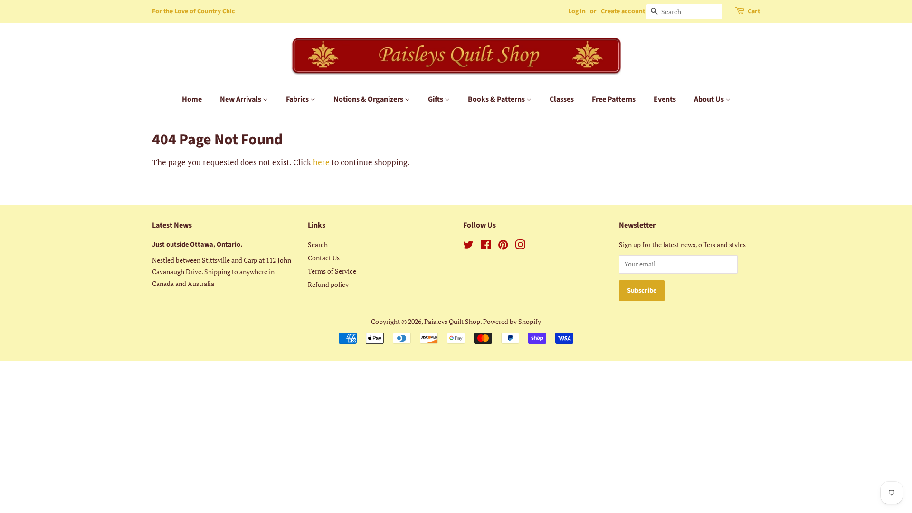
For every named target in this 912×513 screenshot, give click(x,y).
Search (318, 244)
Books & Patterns (497, 99)
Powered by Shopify (512, 321)
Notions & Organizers (369, 99)
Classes (562, 99)
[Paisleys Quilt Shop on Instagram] (520, 246)
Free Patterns (614, 99)
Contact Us (324, 257)
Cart (754, 11)
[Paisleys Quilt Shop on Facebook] (485, 246)
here (321, 162)
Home (192, 99)
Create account (623, 11)
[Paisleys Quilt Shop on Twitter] (468, 246)
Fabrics (298, 99)
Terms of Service (332, 271)
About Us (709, 99)
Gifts (436, 99)
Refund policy (328, 284)
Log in (577, 11)
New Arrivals (241, 99)
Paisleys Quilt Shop (452, 321)
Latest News (172, 225)
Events (665, 99)
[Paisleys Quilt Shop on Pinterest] (503, 246)
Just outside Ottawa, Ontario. (197, 244)
